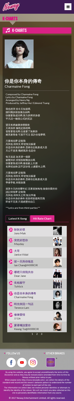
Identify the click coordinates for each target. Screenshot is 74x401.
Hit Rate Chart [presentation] (42, 218)
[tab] (18, 218)
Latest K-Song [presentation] (18, 218)
